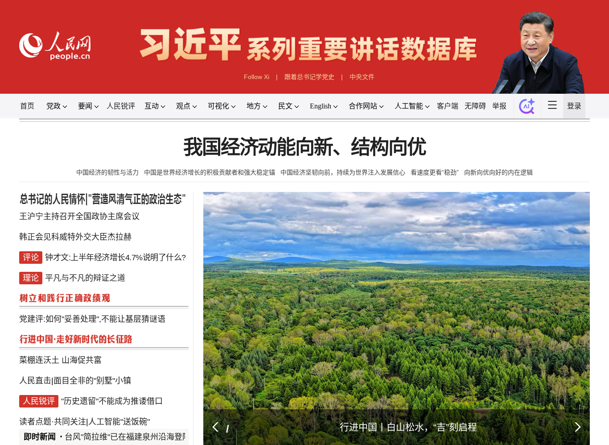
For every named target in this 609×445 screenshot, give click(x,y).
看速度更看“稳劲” (435, 178)
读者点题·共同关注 (44, 430)
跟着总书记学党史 (309, 79)
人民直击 (26, 393)
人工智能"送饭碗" (115, 430)
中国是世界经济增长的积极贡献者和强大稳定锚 (209, 178)
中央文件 (362, 79)
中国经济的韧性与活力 (107, 178)
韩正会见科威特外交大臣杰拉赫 (68, 245)
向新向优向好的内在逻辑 (499, 178)
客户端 (460, 109)
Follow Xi (256, 79)
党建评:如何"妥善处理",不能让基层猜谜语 (86, 338)
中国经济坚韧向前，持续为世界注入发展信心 (342, 178)
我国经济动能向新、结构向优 (304, 152)
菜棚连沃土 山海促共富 (52, 375)
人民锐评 (116, 109)
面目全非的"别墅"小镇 (86, 393)
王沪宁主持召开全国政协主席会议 (72, 227)
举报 (515, 109)
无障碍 (489, 109)
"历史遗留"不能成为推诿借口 (107, 411)
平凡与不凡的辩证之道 (78, 301)
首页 (17, 109)
